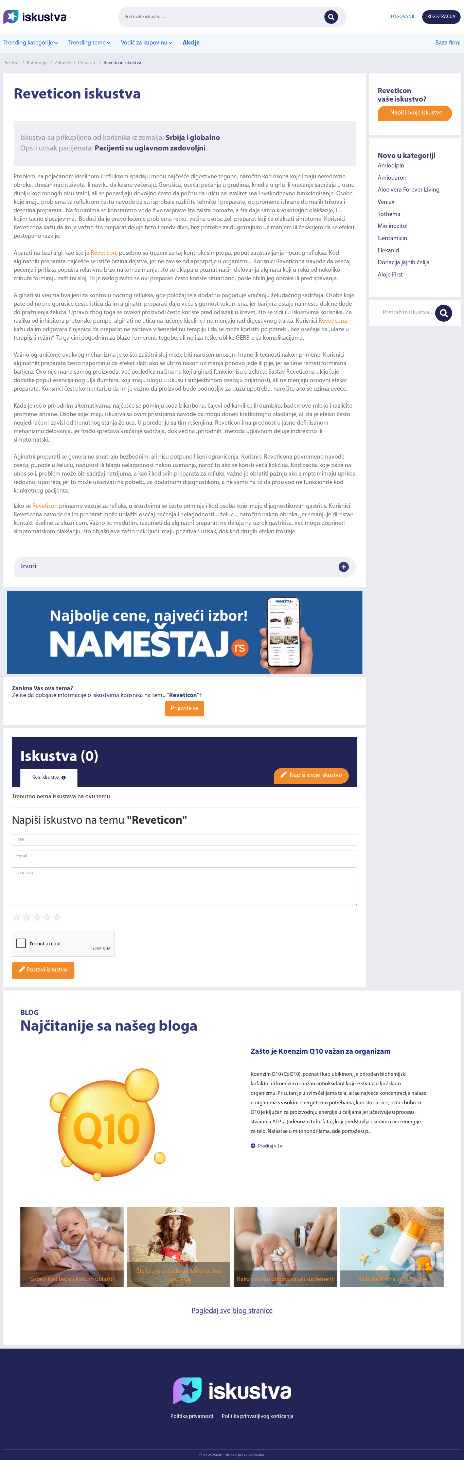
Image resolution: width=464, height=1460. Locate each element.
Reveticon (103, 253)
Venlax (386, 202)
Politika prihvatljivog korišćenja (257, 1416)
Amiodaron (392, 178)
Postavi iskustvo (46, 970)
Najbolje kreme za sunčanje (392, 1280)
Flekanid (388, 251)
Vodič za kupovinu (145, 43)
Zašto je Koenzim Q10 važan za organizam (321, 1052)
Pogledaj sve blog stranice (232, 1311)
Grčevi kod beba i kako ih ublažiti (72, 1280)
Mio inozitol (393, 227)
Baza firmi (448, 43)
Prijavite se (184, 709)
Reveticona (333, 321)
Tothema (389, 214)
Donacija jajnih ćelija (404, 263)
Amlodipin (391, 166)
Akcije (191, 43)
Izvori (28, 566)
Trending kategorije (28, 43)
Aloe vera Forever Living (409, 190)
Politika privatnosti (192, 1416)
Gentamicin (392, 239)
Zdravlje (63, 63)
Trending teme (87, 43)
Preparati (87, 63)
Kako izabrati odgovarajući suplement (285, 1280)
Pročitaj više (269, 1146)
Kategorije (37, 63)
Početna (11, 63)
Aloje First (390, 275)
